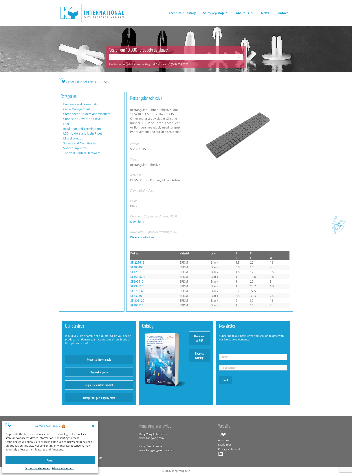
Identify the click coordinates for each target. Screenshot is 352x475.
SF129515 (136, 272)
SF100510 (136, 305)
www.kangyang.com (151, 438)
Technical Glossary (182, 13)
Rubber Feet (85, 82)
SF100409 (136, 267)
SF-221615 (137, 262)
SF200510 (136, 282)
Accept (50, 460)
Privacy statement (63, 468)
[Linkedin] (220, 453)
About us (242, 13)
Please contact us (142, 237)
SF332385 (136, 296)
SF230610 (136, 286)
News (265, 13)
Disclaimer (224, 444)
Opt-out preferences (37, 468)
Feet (71, 82)
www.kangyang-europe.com (156, 450)
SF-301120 (137, 301)
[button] (93, 426)
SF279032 (136, 291)
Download (137, 222)
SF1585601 (137, 277)
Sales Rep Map (213, 13)
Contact (282, 13)
